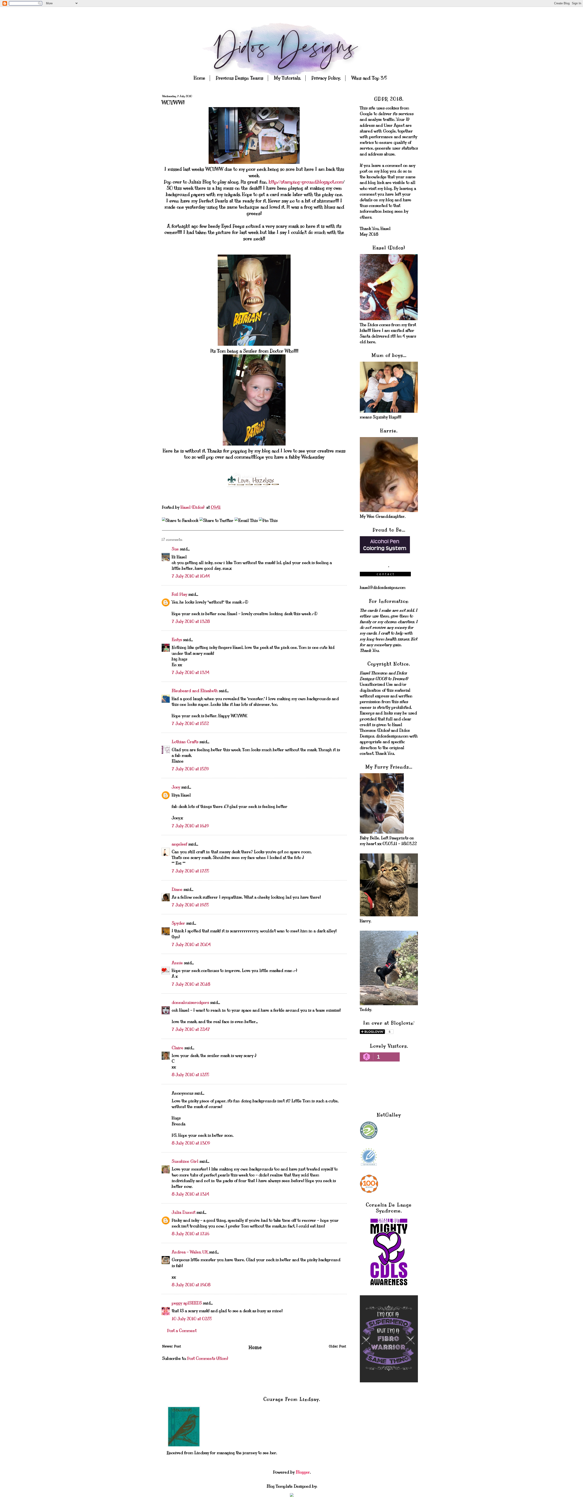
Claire (177, 1047)
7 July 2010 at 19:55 (190, 904)
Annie (177, 962)
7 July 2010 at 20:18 (191, 984)
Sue (175, 548)
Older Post (337, 1347)
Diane (177, 889)
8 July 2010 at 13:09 (191, 1143)
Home (199, 78)
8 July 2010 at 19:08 (191, 1284)
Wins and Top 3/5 (369, 78)
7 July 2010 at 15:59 (190, 768)
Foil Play (179, 594)
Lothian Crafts (185, 741)
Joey (176, 787)
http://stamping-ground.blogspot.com (305, 182)
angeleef (179, 844)
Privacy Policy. (326, 78)
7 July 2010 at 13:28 (191, 621)
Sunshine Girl (185, 1161)
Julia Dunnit (183, 1212)
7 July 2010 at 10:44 (191, 576)
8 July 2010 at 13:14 (190, 1194)
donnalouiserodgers (190, 1002)
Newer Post (171, 1347)
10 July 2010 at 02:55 (192, 1318)
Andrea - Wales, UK (190, 1252)
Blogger (303, 1472)
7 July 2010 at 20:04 (191, 944)
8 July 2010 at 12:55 (190, 1074)
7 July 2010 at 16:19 (190, 825)
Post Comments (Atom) (207, 1358)
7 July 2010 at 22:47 (191, 1029)
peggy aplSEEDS (187, 1303)
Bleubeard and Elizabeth (195, 690)
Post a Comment (182, 1330)
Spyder (178, 923)
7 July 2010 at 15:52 (190, 723)
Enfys (177, 639)
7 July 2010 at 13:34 (190, 672)
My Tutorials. (287, 78)
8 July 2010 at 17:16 (190, 1233)
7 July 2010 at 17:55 (190, 870)
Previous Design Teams (239, 78)
